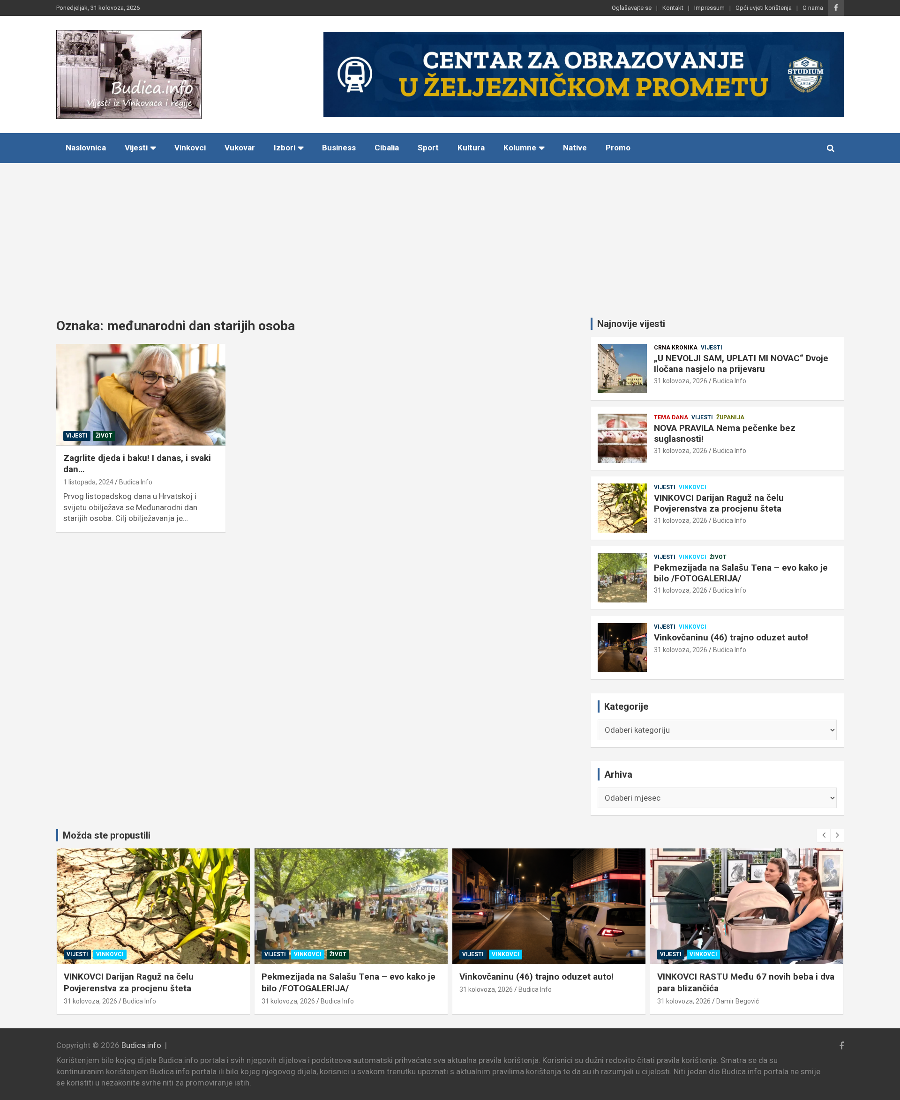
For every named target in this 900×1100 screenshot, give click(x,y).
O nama (812, 7)
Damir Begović (737, 1001)
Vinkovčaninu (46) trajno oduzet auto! (731, 637)
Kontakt (672, 7)
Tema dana (671, 417)
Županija (730, 417)
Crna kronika (676, 347)
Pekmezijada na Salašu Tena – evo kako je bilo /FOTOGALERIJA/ (741, 573)
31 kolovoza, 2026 (680, 381)
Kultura (471, 147)
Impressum (709, 7)
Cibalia (387, 147)
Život (104, 435)
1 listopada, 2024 (88, 482)
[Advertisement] (450, 233)
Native (575, 147)
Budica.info (141, 1045)
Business (339, 147)
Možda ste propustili (106, 835)
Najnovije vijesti (631, 323)
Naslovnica (86, 147)
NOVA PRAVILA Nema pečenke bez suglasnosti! (724, 433)
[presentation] (823, 835)
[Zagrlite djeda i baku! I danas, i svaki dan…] (141, 395)
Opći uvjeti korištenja (763, 7)
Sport (428, 147)
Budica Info (135, 482)
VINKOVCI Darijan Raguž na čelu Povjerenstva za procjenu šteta (719, 503)
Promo (618, 147)
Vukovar (240, 147)
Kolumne (519, 147)
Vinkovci (190, 147)
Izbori (284, 147)
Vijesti (136, 147)
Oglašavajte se (632, 7)
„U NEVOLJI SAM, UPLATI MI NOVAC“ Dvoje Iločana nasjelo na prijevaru (741, 363)
